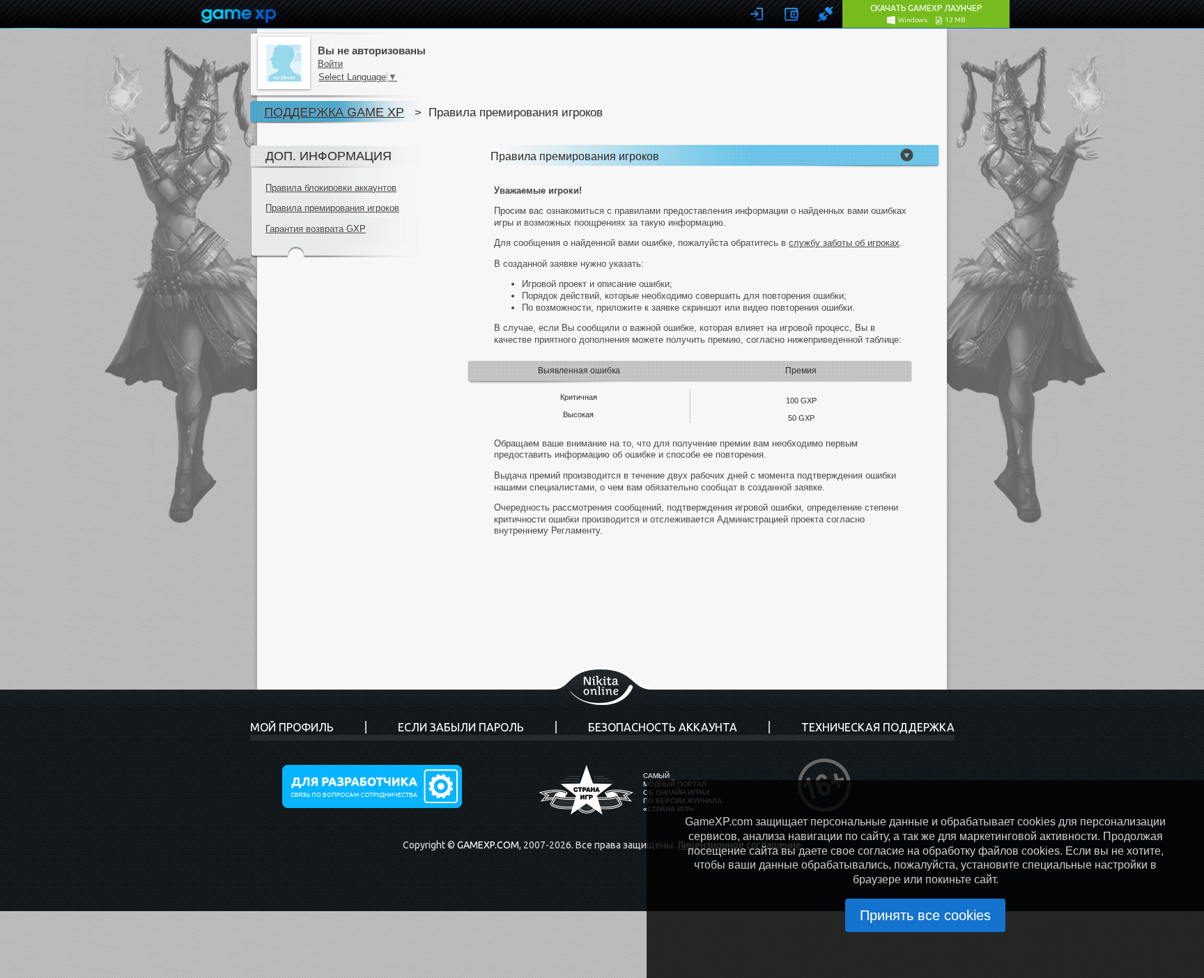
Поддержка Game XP (334, 111)
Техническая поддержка (878, 727)
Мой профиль (292, 727)
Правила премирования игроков (332, 208)
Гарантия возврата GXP (315, 229)
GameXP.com (488, 845)
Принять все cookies (925, 915)
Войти (330, 64)
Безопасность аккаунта (662, 727)
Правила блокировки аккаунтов (330, 188)
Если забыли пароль (461, 727)
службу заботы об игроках (844, 243)
